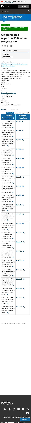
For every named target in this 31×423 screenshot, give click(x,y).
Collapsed (10, 113)
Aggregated (25, 113)
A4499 (3, 109)
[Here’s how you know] (15, 2)
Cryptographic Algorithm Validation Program (13, 28)
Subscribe (24, 420)
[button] (13, 127)
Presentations (7, 57)
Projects (5, 25)
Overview (5, 54)
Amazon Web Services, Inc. (8, 93)
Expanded (17, 113)
